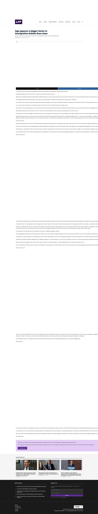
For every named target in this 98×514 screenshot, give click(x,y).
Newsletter (67, 21)
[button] (82, 22)
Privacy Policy (18, 507)
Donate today (22, 448)
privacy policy (63, 497)
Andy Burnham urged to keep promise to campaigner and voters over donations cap (48, 473)
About (78, 21)
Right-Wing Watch (53, 21)
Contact (16, 509)
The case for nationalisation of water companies (27, 488)
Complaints (17, 506)
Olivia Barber (40, 475)
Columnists (61, 21)
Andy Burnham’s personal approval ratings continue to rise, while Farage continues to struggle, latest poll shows (26, 474)
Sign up (67, 495)
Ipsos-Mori (47, 105)
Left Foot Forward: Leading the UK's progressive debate (18, 22)
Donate (73, 21)
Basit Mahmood (19, 476)
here (83, 242)
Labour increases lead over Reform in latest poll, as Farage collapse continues (31, 497)
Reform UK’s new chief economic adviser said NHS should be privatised (31, 486)
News (40, 21)
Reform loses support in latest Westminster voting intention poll (30, 494)
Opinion (45, 21)
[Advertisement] (49, 9)
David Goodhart (31, 94)
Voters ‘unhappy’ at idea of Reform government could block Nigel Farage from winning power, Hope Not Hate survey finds (71, 474)
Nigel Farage (39, 94)
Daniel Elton (17, 37)
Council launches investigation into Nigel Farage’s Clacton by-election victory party (31, 492)
